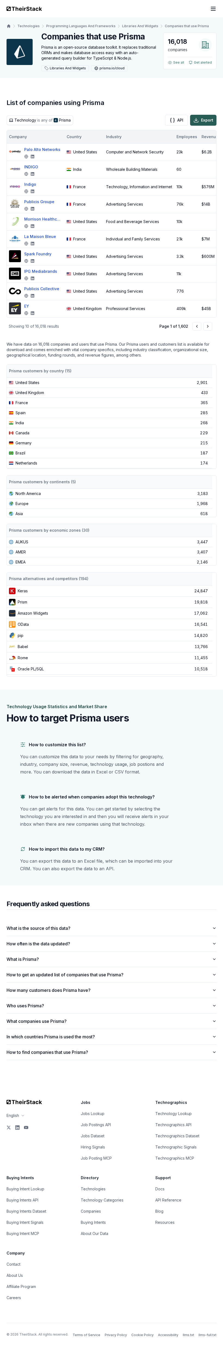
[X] (9, 1127)
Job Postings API (96, 1124)
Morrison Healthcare (43, 219)
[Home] (9, 26)
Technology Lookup (173, 1113)
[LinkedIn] (17, 1127)
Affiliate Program (21, 1286)
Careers (14, 1297)
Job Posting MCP (96, 1158)
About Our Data (94, 1233)
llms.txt (188, 1335)
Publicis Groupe (39, 201)
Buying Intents (93, 1222)
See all (178, 62)
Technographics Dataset (177, 1136)
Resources (165, 1222)
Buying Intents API (22, 1200)
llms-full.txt (207, 1335)
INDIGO (31, 167)
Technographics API (173, 1124)
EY (26, 306)
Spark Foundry (37, 254)
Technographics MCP (174, 1158)
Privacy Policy (116, 1335)
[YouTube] (26, 1127)
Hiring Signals (93, 1147)
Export (207, 120)
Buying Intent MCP (23, 1233)
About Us (15, 1275)
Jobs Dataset (92, 1136)
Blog (159, 1211)
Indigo (30, 184)
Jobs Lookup (92, 1113)
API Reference (168, 1200)
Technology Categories (102, 1200)
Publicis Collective (41, 288)
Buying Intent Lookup (25, 1189)
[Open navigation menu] (213, 8)
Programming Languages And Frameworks (81, 26)
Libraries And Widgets (140, 26)
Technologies (28, 26)
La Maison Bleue (40, 236)
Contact (13, 1264)
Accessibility (168, 1335)
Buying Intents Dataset (26, 1211)
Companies (91, 1211)
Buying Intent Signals (25, 1222)
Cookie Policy (142, 1335)
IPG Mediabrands (40, 271)
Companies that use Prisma (187, 26)
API (180, 120)
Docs (160, 1189)
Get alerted (203, 62)
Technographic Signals (176, 1147)
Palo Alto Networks (42, 149)
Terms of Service (86, 1335)
